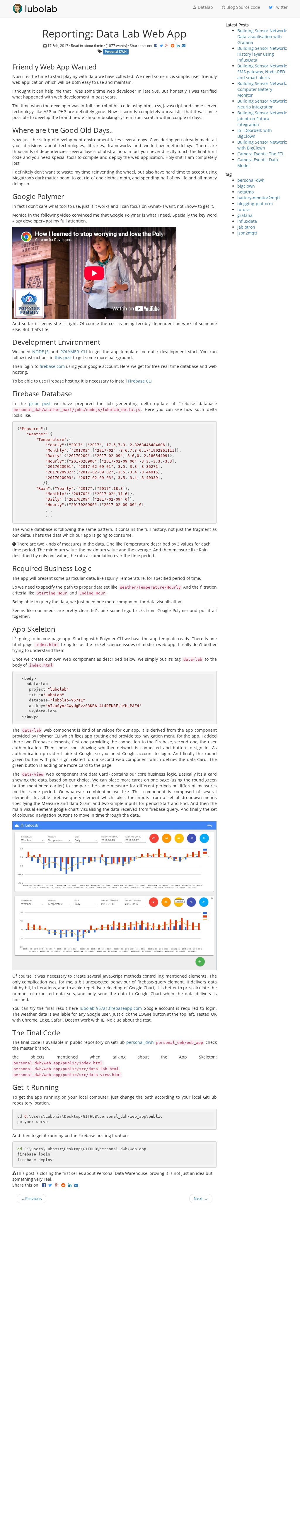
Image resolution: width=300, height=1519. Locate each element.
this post (63, 357)
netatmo (245, 192)
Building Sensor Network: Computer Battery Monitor (262, 89)
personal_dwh (140, 1042)
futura (243, 209)
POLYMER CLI (73, 351)
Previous (31, 1198)
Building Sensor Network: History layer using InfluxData (262, 54)
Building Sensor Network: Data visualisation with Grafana (262, 36)
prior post (39, 403)
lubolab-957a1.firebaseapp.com (111, 1008)
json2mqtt (247, 233)
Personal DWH (116, 52)
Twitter (280, 7)
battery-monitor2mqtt (258, 198)
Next (201, 1198)
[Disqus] (114, 1282)
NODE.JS (40, 351)
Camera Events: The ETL (260, 154)
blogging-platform (255, 203)
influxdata (247, 221)
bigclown (246, 186)
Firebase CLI (140, 381)
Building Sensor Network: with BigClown (262, 145)
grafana (245, 215)
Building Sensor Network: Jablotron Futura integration (262, 118)
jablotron (246, 227)
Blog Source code (242, 7)
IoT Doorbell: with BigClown (254, 133)
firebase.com (52, 366)
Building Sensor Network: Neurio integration (262, 104)
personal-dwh (251, 180)
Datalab (205, 7)
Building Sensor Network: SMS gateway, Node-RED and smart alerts (262, 71)
